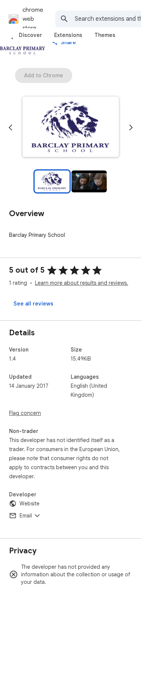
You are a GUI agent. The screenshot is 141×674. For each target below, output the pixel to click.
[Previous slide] (10, 127)
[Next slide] (130, 127)
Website (29, 503)
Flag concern (25, 413)
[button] (71, 127)
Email (26, 515)
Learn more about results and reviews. (81, 282)
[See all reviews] (33, 304)
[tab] (30, 35)
